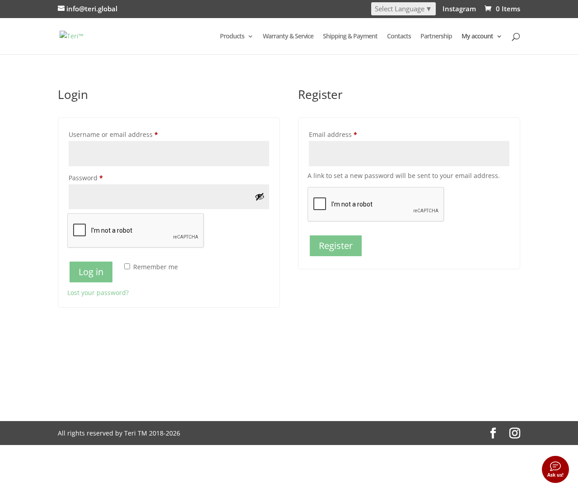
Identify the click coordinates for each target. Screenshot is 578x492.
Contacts (399, 36)
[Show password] (260, 196)
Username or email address (127, 134)
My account (477, 36)
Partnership (436, 36)
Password (100, 177)
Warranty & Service (288, 36)
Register (336, 245)
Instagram (459, 9)
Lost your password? (98, 292)
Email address (347, 134)
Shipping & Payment (350, 36)
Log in (91, 272)
